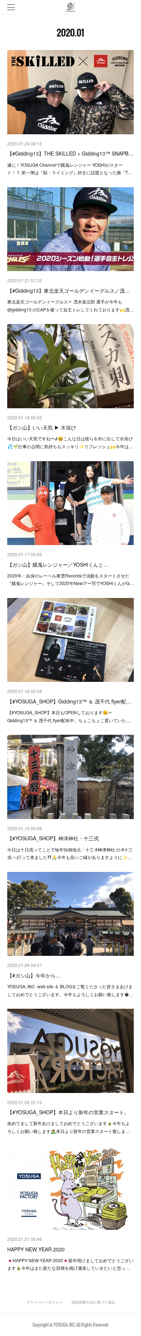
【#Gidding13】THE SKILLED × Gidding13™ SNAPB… (70, 153)
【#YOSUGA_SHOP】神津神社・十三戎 (53, 838)
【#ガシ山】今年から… (34, 975)
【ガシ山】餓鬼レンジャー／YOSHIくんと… (57, 564)
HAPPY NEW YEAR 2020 (36, 1249)
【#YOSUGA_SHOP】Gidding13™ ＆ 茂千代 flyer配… (69, 701)
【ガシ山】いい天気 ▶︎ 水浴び (41, 427)
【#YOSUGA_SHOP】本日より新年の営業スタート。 (68, 1112)
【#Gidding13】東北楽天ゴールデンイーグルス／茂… (68, 290)
